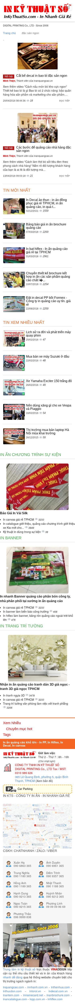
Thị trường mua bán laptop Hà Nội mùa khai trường (47, 431)
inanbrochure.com (58, 995)
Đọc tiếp (64, 100)
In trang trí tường (21, 626)
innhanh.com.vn (37, 987)
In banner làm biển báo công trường (26, 611)
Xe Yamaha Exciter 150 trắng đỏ (49, 381)
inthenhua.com (60, 987)
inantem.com (11, 995)
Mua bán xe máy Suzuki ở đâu (47, 356)
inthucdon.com (12, 991)
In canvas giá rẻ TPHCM (19, 519)
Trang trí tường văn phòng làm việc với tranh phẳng (35, 703)
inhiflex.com (55, 999)
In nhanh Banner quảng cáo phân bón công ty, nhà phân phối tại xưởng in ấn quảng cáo (35, 599)
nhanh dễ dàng (12, 977)
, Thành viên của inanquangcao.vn (28, 80)
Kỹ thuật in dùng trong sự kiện (22, 532)
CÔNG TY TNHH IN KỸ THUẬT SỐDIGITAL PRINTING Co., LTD (37, 767)
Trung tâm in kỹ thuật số (19, 969)
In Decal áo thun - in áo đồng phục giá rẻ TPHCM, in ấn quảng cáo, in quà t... (46, 203)
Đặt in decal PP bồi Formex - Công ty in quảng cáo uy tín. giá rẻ (48, 301)
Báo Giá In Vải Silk (14, 513)
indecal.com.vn (58, 991)
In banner (10, 538)
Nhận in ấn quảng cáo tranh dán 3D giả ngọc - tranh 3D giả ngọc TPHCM (35, 687)
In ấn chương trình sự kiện (30, 454)
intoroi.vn (35, 991)
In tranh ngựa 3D (14, 695)
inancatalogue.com (15, 999)
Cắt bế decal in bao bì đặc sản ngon (41, 75)
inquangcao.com (13, 987)
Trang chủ (9, 33)
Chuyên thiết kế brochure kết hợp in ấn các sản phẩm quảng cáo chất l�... (48, 277)
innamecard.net (33, 995)
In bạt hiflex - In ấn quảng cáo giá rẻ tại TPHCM (47, 250)
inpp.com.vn (37, 999)
